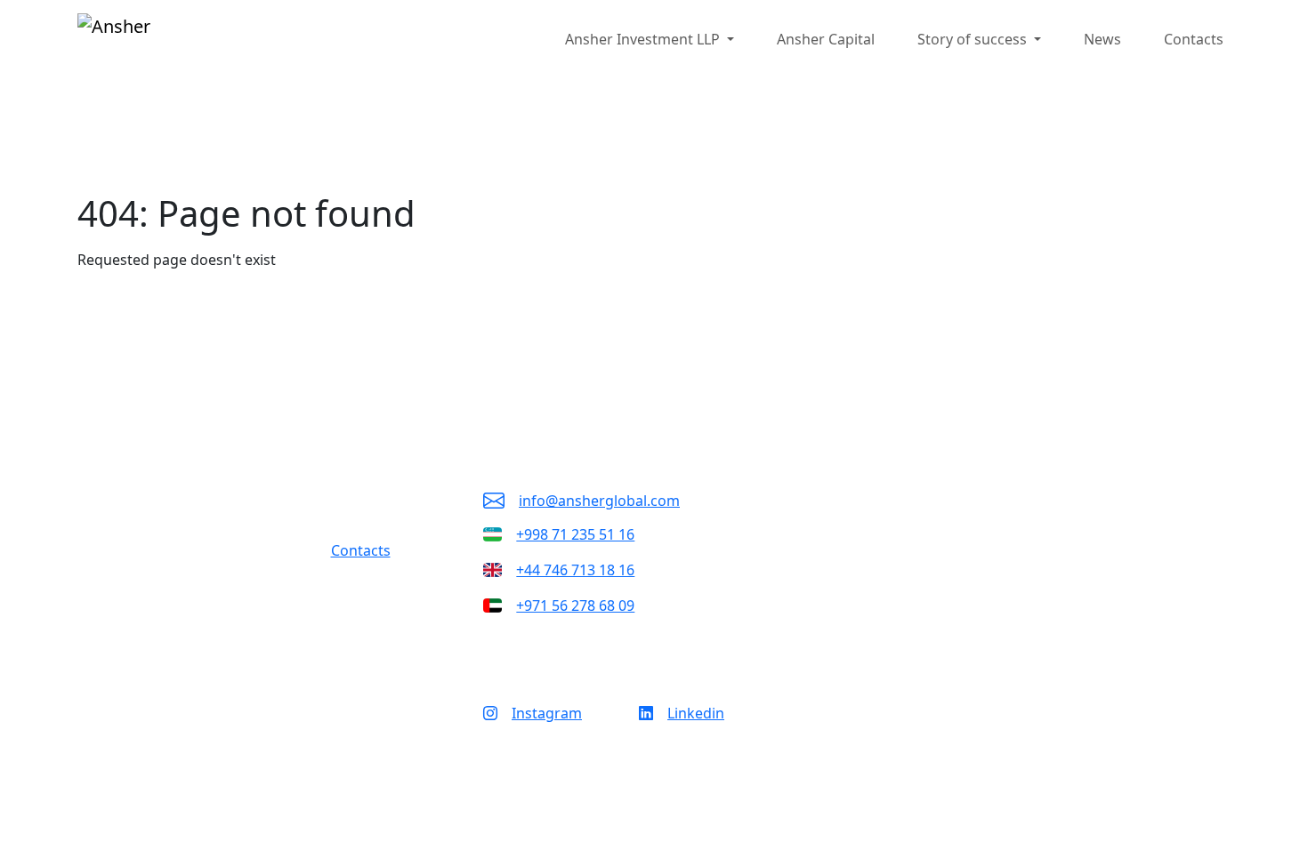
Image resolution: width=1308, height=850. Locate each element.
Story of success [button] (973, 39)
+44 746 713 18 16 (575, 570)
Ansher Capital (826, 39)
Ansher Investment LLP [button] (644, 39)
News (1102, 39)
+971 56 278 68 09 (575, 605)
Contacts (1193, 39)
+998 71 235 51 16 (575, 534)
